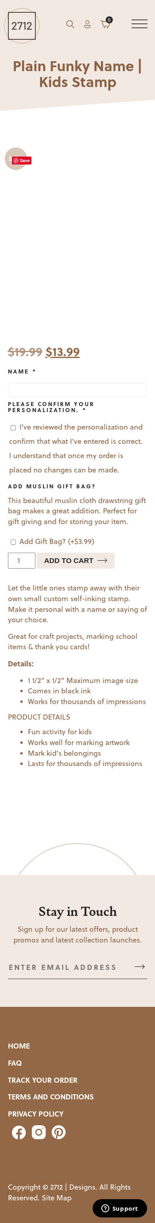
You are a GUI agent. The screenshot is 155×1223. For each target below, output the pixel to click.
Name (22, 371)
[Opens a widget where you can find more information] (119, 1209)
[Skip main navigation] (139, 25)
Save (25, 160)
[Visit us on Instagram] (38, 1137)
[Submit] (139, 967)
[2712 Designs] (22, 26)
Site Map (57, 1198)
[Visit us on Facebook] (18, 1137)
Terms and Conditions (51, 1096)
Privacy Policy (36, 1114)
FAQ (15, 1063)
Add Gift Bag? (56, 541)
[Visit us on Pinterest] (57, 1137)
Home (19, 1046)
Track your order (43, 1080)
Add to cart (68, 561)
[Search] (70, 25)
